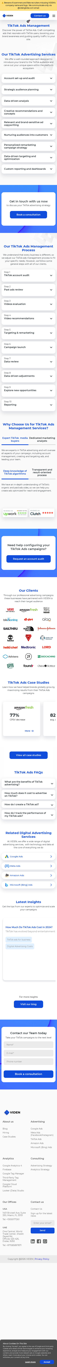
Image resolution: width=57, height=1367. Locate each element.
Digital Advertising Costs (20, 946)
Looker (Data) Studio (13, 1190)
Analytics (8, 1158)
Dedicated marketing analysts (42, 439)
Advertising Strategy (41, 1165)
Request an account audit (28, 559)
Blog (5, 1128)
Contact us (40, 15)
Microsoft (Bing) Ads (41, 1147)
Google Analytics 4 (12, 1165)
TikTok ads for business (18, 939)
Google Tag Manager (13, 1173)
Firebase (7, 1169)
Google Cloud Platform (10, 1185)
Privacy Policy (42, 1259)
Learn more (30, 1362)
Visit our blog (28, 1004)
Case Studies (9, 1136)
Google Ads (37, 1128)
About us (8, 1121)
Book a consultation (28, 214)
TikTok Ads (36, 1139)
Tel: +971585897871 (12, 1245)
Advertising (38, 1121)
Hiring (6, 1132)
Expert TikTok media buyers (15, 439)
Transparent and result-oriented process (42, 472)
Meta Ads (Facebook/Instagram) (42, 1133)
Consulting (37, 1158)
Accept (47, 1362)
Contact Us (36, 1209)
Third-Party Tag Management (11, 1178)
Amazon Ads (37, 1143)
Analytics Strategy (40, 1169)
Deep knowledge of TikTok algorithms (15, 472)
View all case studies (28, 755)
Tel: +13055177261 (11, 1219)
